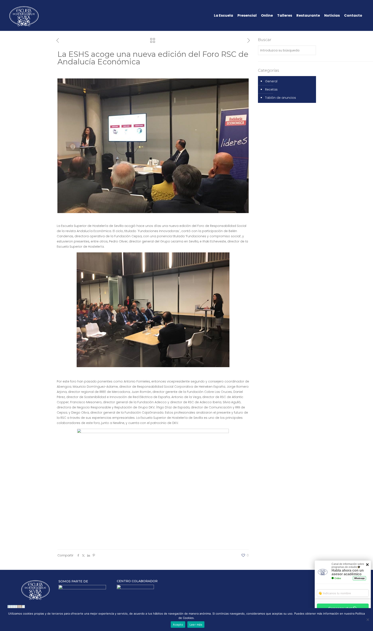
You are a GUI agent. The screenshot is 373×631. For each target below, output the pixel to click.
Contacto (353, 15)
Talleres (284, 15)
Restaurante (308, 15)
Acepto (178, 624)
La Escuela (223, 15)
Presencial (247, 15)
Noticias (332, 15)
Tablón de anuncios (280, 98)
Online (267, 15)
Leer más (196, 624)
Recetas (271, 89)
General (271, 81)
